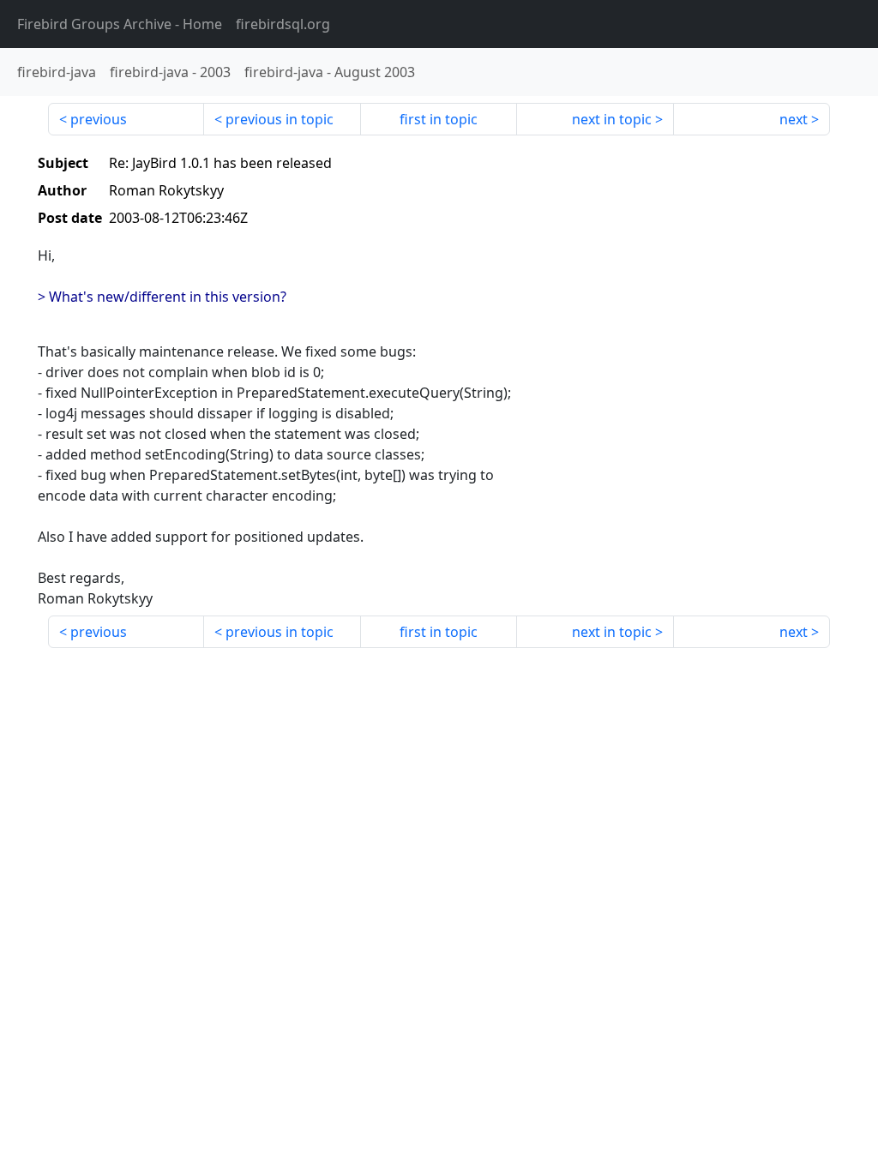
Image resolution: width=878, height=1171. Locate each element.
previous (98, 119)
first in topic (439, 119)
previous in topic (280, 119)
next (793, 119)
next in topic (612, 119)
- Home (119, 24)
